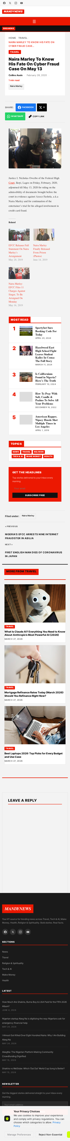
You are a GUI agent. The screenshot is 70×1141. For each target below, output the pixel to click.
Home (12, 38)
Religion (39, 452)
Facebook (28, 107)
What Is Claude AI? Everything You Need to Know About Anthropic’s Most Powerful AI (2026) (34, 633)
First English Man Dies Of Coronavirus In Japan (33, 554)
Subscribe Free (35, 495)
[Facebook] (4, 3)
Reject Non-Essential (50, 1134)
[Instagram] (16, 3)
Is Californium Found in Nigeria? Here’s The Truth (45, 377)
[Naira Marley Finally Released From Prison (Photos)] (43, 235)
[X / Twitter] (10, 3)
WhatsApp (17, 116)
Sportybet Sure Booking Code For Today (46, 331)
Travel (22, 38)
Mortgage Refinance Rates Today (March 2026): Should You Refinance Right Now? (34, 694)
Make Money (33, 456)
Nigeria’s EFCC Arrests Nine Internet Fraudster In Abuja (32, 536)
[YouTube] (21, 3)
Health (48, 456)
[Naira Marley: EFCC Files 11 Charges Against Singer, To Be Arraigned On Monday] (19, 273)
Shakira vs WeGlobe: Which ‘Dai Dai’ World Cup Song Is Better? (33, 1068)
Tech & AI (18, 456)
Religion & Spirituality (13, 963)
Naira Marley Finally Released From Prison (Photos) (41, 251)
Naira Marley (16, 86)
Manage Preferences (19, 1134)
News (16, 452)
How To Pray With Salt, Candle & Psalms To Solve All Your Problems (46, 399)
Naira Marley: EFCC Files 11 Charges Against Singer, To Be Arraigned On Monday (17, 292)
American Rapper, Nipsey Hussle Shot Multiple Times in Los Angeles (46, 421)
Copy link (38, 116)
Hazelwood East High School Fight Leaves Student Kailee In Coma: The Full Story (45, 354)
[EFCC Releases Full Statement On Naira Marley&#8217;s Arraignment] (19, 235)
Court (12, 182)
